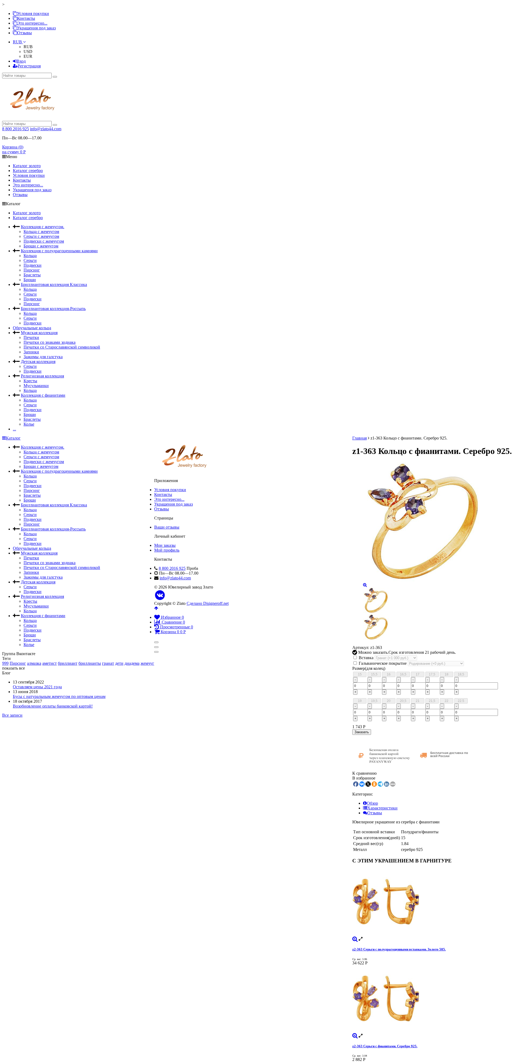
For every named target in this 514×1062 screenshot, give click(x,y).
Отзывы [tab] (374, 813)
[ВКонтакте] (160, 595)
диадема (131, 663)
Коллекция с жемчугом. (42, 226)
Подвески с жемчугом (44, 241)
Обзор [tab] (372, 803)
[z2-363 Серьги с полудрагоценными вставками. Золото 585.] (432, 903)
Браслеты (32, 275)
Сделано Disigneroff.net (208, 603)
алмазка (34, 663)
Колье (29, 424)
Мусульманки (36, 385)
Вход (21, 61)
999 (5, 663)
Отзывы (24, 32)
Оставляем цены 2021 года (37, 687)
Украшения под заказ (36, 28)
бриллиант (67, 663)
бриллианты (89, 663)
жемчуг (147, 663)
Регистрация (29, 66)
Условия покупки (33, 13)
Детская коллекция (38, 361)
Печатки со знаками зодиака (49, 342)
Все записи (12, 715)
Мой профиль (166, 550)
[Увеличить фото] (355, 939)
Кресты (30, 381)
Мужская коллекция (39, 332)
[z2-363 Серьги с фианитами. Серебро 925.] (432, 999)
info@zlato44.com (45, 129)
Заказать (361, 732)
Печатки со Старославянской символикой (62, 347)
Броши (30, 279)
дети (119, 663)
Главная (359, 438)
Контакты (26, 18)
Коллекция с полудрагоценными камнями (59, 251)
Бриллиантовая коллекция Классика (54, 284)
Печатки (31, 337)
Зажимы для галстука (43, 356)
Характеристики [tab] (382, 808)
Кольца (30, 255)
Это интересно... (32, 23)
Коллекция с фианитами (43, 395)
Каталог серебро (28, 170)
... (14, 429)
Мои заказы (165, 545)
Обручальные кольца (32, 328)
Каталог (13, 438)
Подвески (32, 265)
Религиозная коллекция (42, 376)
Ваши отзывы (166, 527)
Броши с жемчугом (41, 246)
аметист (49, 663)
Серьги (30, 260)
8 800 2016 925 (15, 129)
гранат (108, 663)
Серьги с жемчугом (41, 236)
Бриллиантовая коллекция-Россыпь (53, 308)
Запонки (31, 352)
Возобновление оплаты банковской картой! (53, 706)
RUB (18, 42)
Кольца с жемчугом (41, 231)
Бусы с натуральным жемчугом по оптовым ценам (59, 696)
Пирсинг (32, 270)
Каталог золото (27, 165)
